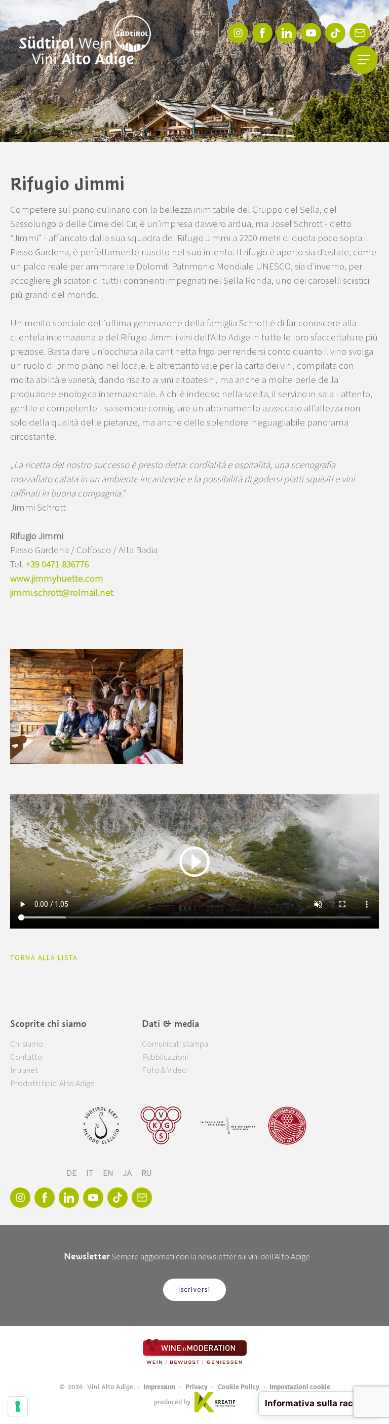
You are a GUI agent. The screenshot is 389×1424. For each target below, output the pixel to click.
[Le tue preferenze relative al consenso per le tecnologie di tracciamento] (17, 1406)
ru (146, 1173)
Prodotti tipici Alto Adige (52, 1083)
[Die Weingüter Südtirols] (228, 1125)
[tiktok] (335, 33)
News (199, 32)
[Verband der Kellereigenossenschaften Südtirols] (161, 1125)
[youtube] (311, 33)
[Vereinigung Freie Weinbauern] (287, 1125)
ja (128, 1173)
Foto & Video (164, 1070)
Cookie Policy (238, 1386)
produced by (172, 1402)
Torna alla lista (43, 958)
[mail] (359, 33)
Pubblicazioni (165, 1057)
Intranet (24, 1070)
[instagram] (238, 33)
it (90, 1173)
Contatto (26, 1057)
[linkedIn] (287, 33)
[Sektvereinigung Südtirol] (102, 1125)
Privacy (196, 1386)
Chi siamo (26, 1044)
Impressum (159, 1386)
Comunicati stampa (175, 1044)
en (109, 1173)
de (72, 1173)
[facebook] (262, 33)
